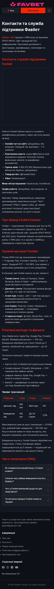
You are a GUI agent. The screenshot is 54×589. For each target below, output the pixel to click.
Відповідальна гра (11, 554)
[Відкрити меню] (49, 10)
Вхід (12, 10)
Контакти (7, 542)
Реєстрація (33, 10)
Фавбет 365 (8, 37)
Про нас (6, 538)
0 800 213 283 (25, 167)
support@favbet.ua (35, 154)
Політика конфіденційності (15, 550)
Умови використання (12, 546)
